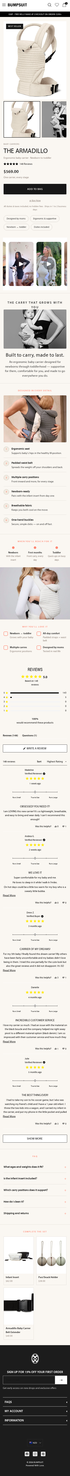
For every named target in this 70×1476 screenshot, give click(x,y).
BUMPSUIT (38, 1462)
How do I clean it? (35, 1202)
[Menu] (4, 5)
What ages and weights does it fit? (35, 1167)
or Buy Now (35, 200)
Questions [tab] (29, 736)
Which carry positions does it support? (35, 1190)
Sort (39, 761)
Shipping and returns (35, 1213)
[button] (18, 164)
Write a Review (42, 749)
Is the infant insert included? (35, 1178)
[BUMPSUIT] (17, 5)
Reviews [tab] (10, 736)
